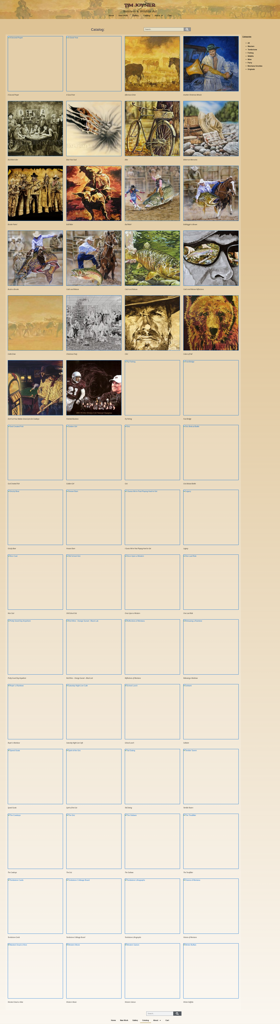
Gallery (135, 15)
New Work (123, 15)
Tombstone (252, 50)
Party (250, 63)
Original (251, 69)
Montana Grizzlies (255, 66)
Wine (249, 59)
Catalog (146, 15)
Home (111, 15)
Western (251, 46)
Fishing (251, 53)
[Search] (187, 29)
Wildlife (251, 56)
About (157, 15)
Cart (170, 15)
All (249, 43)
